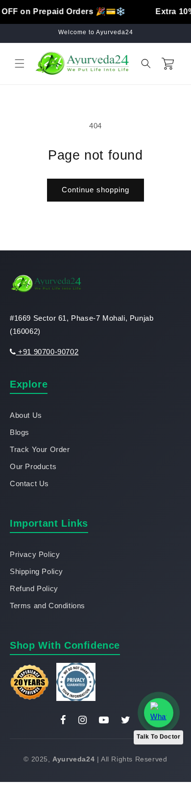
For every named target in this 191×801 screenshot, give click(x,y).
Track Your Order (40, 449)
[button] (19, 63)
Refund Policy (34, 588)
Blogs (19, 432)
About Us (26, 415)
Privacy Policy (35, 554)
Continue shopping (95, 189)
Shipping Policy (36, 571)
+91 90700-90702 (47, 352)
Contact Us (29, 483)
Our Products (33, 466)
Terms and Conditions (47, 605)
